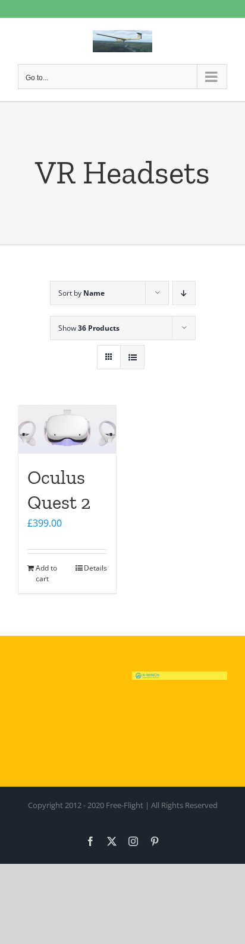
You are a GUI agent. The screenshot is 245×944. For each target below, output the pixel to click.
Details (95, 568)
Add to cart (46, 573)
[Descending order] (184, 293)
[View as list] (132, 357)
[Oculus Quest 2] (67, 430)
